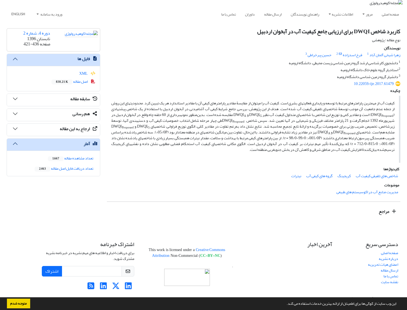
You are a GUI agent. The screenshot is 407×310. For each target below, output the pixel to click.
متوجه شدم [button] (18, 303)
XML (83, 73)
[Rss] (91, 287)
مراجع (384, 211)
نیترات (296, 176)
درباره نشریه (388, 258)
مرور (369, 14)
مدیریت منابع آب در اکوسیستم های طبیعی (367, 192)
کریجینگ (344, 176)
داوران (250, 14)
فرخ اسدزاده (352, 55)
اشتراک (51, 271)
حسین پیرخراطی (319, 55)
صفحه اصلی (390, 14)
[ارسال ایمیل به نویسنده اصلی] (340, 54)
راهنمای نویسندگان (305, 14)
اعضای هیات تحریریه (383, 264)
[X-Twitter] (116, 287)
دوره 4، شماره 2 (36, 33)
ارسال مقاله (273, 14)
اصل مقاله (72, 81)
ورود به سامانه (51, 14)
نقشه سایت (389, 282)
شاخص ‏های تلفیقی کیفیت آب (377, 176)
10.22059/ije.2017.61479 (374, 83)
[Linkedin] (128, 287)
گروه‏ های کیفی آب (319, 176)
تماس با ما (228, 14)
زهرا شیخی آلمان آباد (384, 55)
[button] (285, 304)
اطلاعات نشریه (342, 14)
